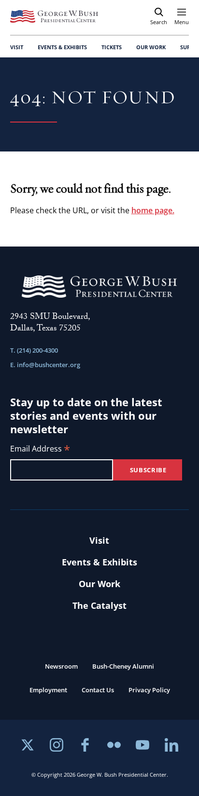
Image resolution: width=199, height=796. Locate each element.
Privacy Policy (149, 690)
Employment (48, 690)
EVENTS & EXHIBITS (62, 47)
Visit (99, 540)
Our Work (99, 584)
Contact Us (98, 690)
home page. (152, 210)
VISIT (16, 47)
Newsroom (61, 666)
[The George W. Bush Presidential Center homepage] (54, 16)
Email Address (40, 449)
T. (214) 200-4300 (34, 350)
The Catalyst (99, 605)
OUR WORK (151, 47)
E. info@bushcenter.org (45, 364)
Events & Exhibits (99, 562)
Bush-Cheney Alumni (123, 666)
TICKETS (111, 47)
